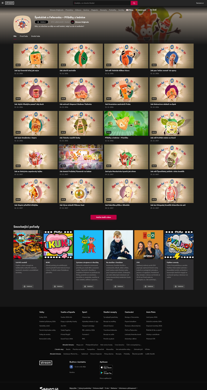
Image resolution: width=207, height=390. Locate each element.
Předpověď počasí (92, 345)
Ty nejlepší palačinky (111, 317)
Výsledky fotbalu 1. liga (90, 321)
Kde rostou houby (106, 345)
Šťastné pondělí (137, 354)
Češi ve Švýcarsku (131, 330)
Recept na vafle (109, 334)
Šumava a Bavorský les (133, 326)
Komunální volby (45, 339)
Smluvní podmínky (84, 388)
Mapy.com (79, 345)
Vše (14, 36)
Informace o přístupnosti (127, 388)
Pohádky (112, 10)
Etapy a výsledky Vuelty (69, 321)
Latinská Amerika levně (133, 334)
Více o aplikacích (105, 378)
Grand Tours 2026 (67, 339)
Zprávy (86, 10)
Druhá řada (35, 36)
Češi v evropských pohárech (136, 345)
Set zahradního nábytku (124, 349)
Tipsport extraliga (88, 326)
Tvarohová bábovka (110, 330)
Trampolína (91, 349)
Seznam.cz (200, 3)
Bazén (68, 349)
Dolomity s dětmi (130, 339)
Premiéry (69, 10)
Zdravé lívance (109, 326)
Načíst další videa (103, 217)
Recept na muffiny (110, 321)
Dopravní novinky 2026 (154, 326)
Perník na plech (109, 339)
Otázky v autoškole (152, 334)
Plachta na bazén (79, 349)
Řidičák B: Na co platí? (154, 330)
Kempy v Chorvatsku (132, 317)
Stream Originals (56, 10)
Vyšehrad (84, 354)
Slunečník (100, 349)
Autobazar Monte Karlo (71, 354)
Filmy (131, 10)
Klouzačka (110, 349)
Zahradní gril (138, 349)
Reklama (114, 388)
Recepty (103, 10)
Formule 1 (85, 334)
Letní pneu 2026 (151, 317)
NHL (83, 339)
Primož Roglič (65, 334)
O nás (107, 388)
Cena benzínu (119, 345)
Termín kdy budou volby (47, 330)
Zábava (78, 10)
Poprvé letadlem (130, 321)
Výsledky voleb (44, 326)
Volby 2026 (43, 317)
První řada (24, 36)
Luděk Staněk (150, 354)
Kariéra (72, 372)
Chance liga (86, 317)
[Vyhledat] (134, 3)
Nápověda (73, 388)
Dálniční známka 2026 (154, 321)
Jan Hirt (63, 326)
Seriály (121, 10)
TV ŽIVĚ (153, 10)
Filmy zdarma (108, 354)
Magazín (94, 10)
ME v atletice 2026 (88, 330)
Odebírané (141, 10)
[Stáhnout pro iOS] (106, 367)
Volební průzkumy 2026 (47, 321)
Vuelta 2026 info (66, 317)
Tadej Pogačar (66, 330)
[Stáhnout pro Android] (106, 373)
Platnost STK (150, 339)
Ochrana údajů (98, 388)
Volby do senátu (44, 334)
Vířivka (147, 349)
